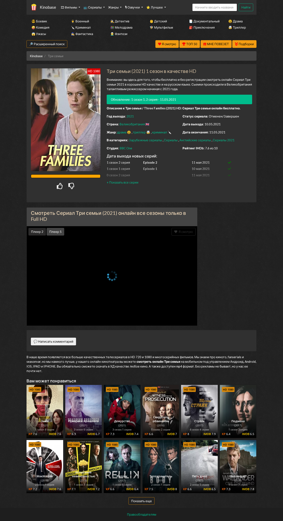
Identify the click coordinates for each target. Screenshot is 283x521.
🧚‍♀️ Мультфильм (161, 27)
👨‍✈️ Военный (80, 21)
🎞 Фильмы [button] (69, 7)
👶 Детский (158, 21)
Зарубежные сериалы (146, 140)
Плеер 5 (55, 231)
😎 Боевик (39, 21)
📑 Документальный (203, 21)
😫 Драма (235, 21)
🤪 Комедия (40, 27)
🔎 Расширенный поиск (47, 44)
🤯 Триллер (237, 27)
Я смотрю (185, 231)
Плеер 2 (37, 231)
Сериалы (171, 140)
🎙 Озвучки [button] (132, 7)
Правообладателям (141, 514)
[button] (122, 182)
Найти (245, 7)
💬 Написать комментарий (53, 341)
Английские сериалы (195, 140)
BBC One (126, 148)
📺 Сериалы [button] (92, 7)
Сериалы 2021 (224, 140)
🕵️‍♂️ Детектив (119, 21)
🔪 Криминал (81, 27)
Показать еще (141, 501)
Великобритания (132, 124)
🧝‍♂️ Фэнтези (118, 34)
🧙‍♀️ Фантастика (82, 34)
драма (122, 132)
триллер (139, 132)
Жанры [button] (113, 7)
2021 (130, 116)
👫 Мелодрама (121, 27)
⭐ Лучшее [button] (154, 7)
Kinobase (48, 7)
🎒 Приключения (202, 27)
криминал (160, 132)
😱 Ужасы (38, 34)
